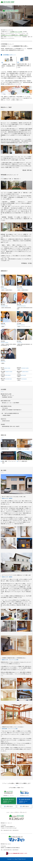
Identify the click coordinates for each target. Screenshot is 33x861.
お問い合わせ (9, 806)
